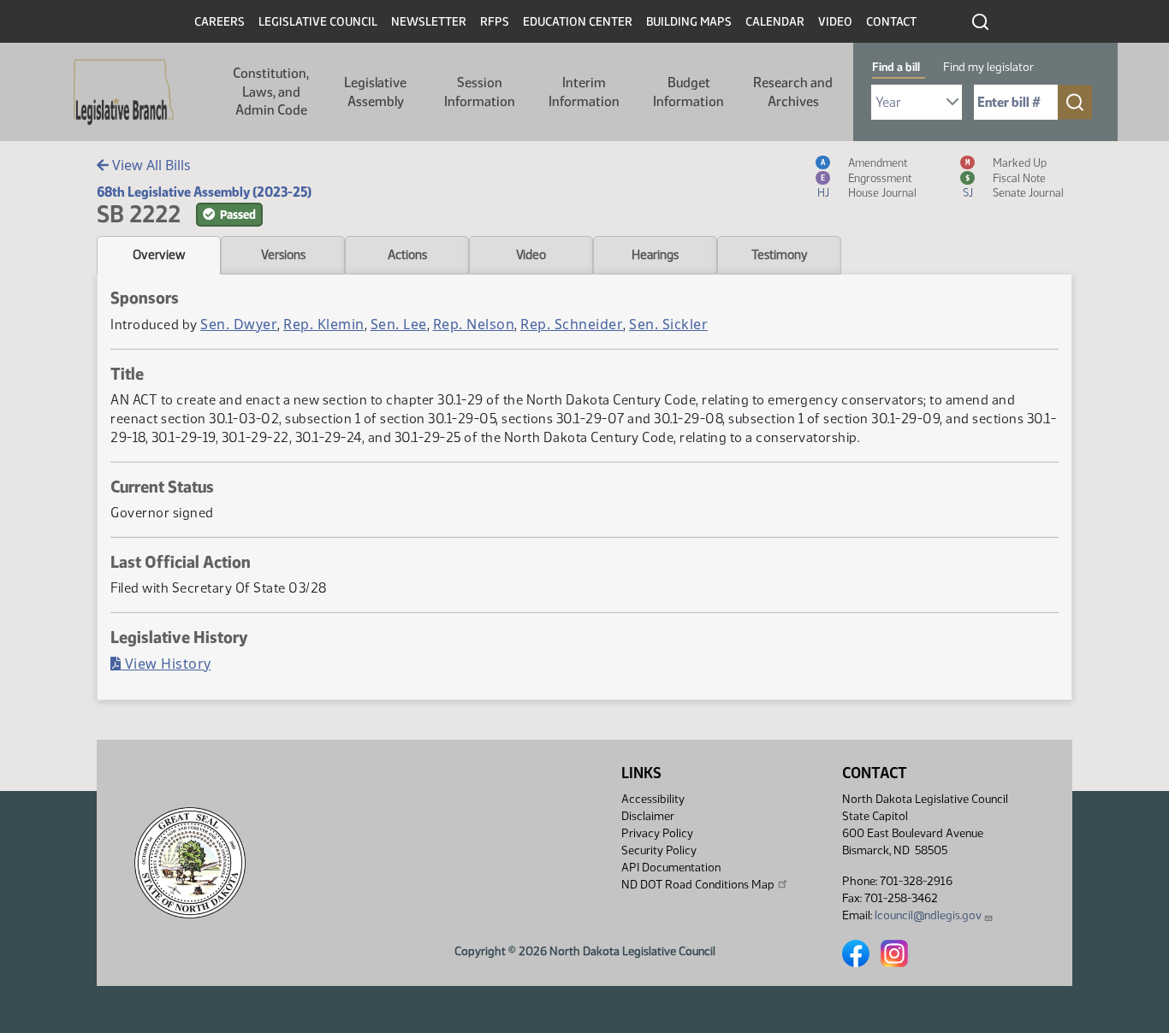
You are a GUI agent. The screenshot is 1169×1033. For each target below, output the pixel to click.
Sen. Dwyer (238, 324)
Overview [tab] (159, 255)
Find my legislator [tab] (988, 67)
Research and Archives (793, 91)
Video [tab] (531, 255)
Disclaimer (647, 816)
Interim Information (584, 91)
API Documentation (671, 867)
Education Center (577, 22)
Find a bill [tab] (896, 67)
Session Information (479, 91)
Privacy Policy (657, 833)
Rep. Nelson (474, 324)
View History (166, 663)
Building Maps (689, 22)
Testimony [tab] (779, 255)
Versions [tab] (283, 255)
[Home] (123, 92)
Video (835, 22)
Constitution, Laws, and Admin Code (271, 91)
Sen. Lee (399, 324)
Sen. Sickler (668, 324)
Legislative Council (317, 22)
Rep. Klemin (324, 324)
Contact (891, 22)
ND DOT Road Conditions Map (697, 884)
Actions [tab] (407, 255)
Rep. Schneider (571, 324)
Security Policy (659, 850)
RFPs (494, 22)
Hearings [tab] (655, 255)
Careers (219, 22)
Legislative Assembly (375, 91)
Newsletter (428, 22)
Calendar (774, 22)
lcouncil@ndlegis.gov (928, 915)
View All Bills (150, 165)
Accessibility (653, 799)
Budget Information (688, 91)
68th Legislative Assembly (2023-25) (204, 192)
